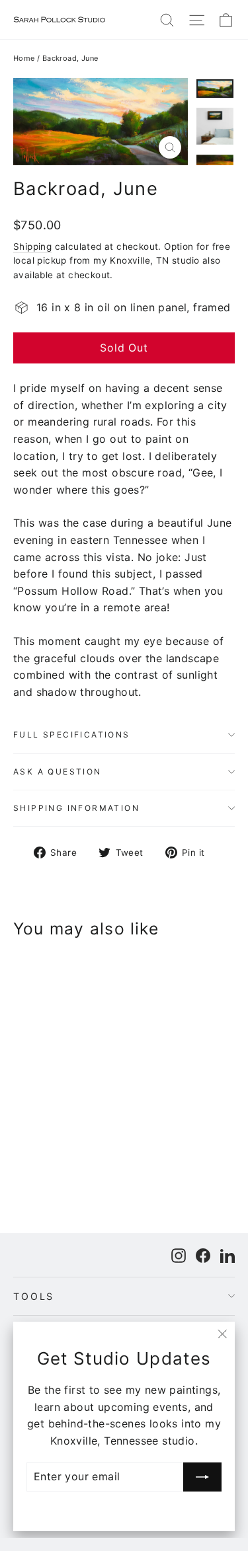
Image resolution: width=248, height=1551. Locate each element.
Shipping (32, 246)
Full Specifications (71, 734)
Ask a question (57, 771)
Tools (33, 1296)
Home (24, 58)
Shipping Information (76, 808)
